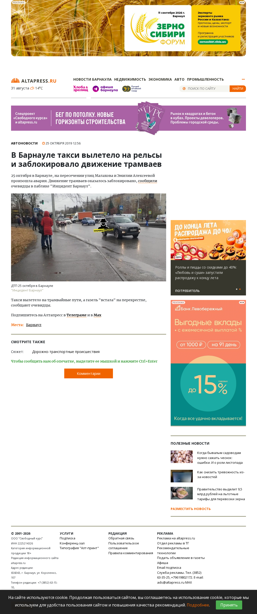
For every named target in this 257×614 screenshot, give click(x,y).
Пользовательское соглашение (123, 545)
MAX (188, 582)
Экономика (160, 79)
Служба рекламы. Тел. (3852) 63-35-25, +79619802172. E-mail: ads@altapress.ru (180, 577)
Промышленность (205, 79)
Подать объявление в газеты (181, 557)
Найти (238, 88)
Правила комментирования (130, 553)
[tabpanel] (208, 260)
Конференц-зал (72, 543)
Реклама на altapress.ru (176, 538)
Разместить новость (191, 508)
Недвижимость (130, 79)
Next (241, 240)
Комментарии (88, 373)
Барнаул (33, 325)
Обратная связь (121, 538)
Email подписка (169, 567)
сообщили (147, 181)
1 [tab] (236, 289)
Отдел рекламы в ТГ (173, 543)
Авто (179, 79)
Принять (229, 605)
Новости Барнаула (92, 79)
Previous (175, 240)
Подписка (67, 538)
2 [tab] (240, 289)
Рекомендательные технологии (173, 550)
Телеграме (77, 315)
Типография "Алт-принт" (79, 548)
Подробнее (198, 605)
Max (97, 315)
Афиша (162, 562)
